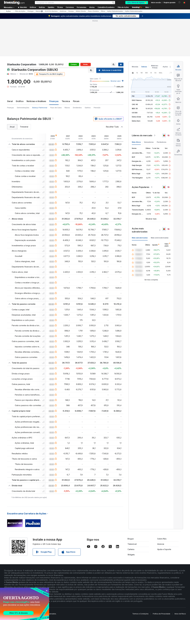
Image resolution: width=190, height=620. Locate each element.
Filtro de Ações (123, 7)
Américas (63, 11)
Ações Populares (140, 187)
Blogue (131, 539)
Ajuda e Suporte (164, 549)
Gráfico (20, 101)
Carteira (131, 549)
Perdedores (161, 142)
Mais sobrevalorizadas (159, 238)
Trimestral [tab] (24, 127)
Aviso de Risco (180, 614)
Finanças (10, 108)
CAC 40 (135, 104)
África (103, 11)
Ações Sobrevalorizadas (133, 11)
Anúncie (160, 544)
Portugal (30, 11)
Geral (10, 101)
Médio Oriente (81, 11)
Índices (144, 67)
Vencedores (149, 142)
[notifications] (179, 2)
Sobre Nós (161, 539)
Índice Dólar (136, 117)
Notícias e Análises (36, 101)
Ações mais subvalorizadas (139, 230)
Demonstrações (23, 108)
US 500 (134, 113)
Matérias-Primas (155, 67)
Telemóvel (132, 544)
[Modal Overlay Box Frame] (24, 604)
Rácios (67, 108)
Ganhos (88, 108)
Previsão (97, 108)
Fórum (76, 101)
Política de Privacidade (161, 614)
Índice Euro (136, 121)
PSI (133, 96)
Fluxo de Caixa (56, 108)
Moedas (135, 67)
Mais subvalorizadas (140, 238)
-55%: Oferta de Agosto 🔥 (136, 2)
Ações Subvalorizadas (115, 11)
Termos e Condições (140, 614)
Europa (71, 11)
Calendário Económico (106, 7)
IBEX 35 (135, 108)
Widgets (131, 555)
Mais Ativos (136, 142)
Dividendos (77, 108)
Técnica (66, 101)
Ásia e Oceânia (93, 11)
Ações (8, 11)
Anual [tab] (12, 127)
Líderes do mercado (142, 135)
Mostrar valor (116, 81)
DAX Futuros (137, 100)
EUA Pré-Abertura (51, 11)
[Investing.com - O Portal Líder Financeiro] (14, 2)
